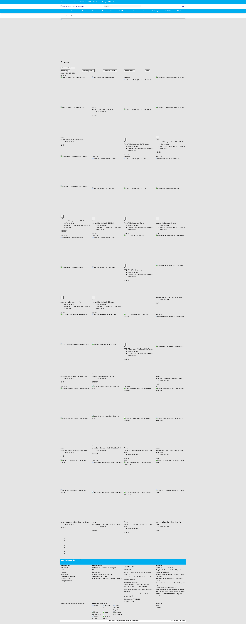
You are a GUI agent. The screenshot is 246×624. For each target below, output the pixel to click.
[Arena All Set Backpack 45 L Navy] (170, 187)
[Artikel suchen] (140, 6)
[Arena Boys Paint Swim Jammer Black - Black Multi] (139, 491)
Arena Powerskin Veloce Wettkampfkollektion (170, 589)
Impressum (64, 574)
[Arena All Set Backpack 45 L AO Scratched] (170, 106)
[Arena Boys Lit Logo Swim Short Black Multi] (107, 491)
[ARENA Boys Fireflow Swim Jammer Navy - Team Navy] (170, 417)
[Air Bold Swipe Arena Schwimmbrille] (75, 106)
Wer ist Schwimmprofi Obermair (102, 574)
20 (70, 73)
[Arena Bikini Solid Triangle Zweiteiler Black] (170, 345)
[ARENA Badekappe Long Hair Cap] (107, 343)
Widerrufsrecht (65, 578)
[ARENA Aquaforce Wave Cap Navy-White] (170, 264)
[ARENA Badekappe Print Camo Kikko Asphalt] (139, 328)
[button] (182, 6)
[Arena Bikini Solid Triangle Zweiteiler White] (75, 417)
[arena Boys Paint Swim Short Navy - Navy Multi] (170, 489)
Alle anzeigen (65, 73)
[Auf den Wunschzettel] (126, 139)
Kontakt (158, 608)
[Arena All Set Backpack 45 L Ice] (139, 187)
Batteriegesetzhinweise (68, 576)
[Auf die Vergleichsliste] (124, 139)
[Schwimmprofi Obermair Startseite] (72, 6)
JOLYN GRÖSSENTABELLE (165, 568)
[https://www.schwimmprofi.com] (65, 11)
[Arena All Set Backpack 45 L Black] (107, 187)
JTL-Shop (182, 621)
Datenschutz (65, 568)
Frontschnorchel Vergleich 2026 (165, 587)
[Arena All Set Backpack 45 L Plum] (75, 266)
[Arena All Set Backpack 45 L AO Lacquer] (139, 108)
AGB (62, 570)
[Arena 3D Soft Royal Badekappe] (107, 91)
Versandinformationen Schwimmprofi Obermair (107, 578)
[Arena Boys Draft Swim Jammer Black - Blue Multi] (139, 417)
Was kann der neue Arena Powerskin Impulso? (170, 591)
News (157, 605)
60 (74, 73)
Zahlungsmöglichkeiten (99, 576)
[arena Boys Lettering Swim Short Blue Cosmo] (75, 489)
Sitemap (63, 572)
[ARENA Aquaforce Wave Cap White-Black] (75, 343)
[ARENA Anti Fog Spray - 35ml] (139, 249)
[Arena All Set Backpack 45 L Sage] (107, 266)
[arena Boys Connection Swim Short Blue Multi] (107, 415)
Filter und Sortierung (67, 68)
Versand (135, 621)
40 (72, 73)
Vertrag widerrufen (66, 581)
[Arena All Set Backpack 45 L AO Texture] (75, 185)
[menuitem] (65, 11)
